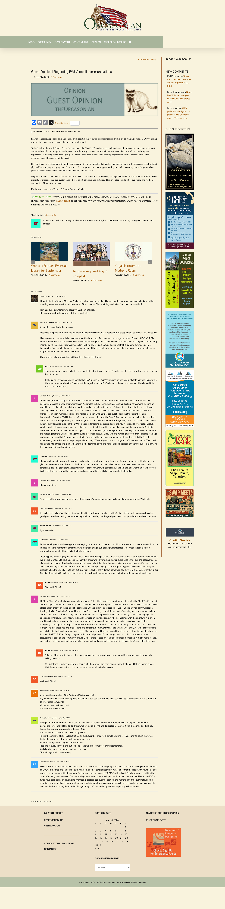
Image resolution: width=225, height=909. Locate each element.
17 (101, 837)
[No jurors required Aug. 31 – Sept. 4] (91, 254)
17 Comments (56, 77)
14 (121, 834)
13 (116, 834)
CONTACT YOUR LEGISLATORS (59, 843)
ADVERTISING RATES (156, 820)
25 (106, 841)
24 (101, 841)
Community (51, 215)
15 (126, 834)
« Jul (97, 848)
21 (121, 837)
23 (96, 841)
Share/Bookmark (62, 123)
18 (106, 837)
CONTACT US (50, 849)
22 (126, 837)
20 (116, 837)
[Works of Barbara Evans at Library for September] (49, 251)
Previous (144, 59)
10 (101, 834)
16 (96, 837)
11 (106, 834)
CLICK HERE (63, 200)
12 (111, 834)
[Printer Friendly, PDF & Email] (42, 196)
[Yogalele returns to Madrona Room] (133, 251)
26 (111, 841)
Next (153, 59)
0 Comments (54, 275)
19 (111, 837)
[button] (130, 42)
